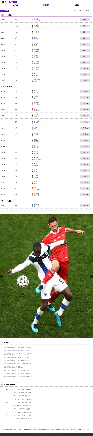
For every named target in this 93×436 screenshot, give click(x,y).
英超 (16, 20)
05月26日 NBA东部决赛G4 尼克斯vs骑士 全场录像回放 (23, 409)
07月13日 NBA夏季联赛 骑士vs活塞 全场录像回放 (22, 402)
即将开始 (85, 68)
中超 (16, 26)
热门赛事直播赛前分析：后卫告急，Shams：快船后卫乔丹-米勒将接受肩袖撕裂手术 (28, 367)
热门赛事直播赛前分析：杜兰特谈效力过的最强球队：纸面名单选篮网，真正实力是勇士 (29, 347)
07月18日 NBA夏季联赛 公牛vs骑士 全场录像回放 (22, 392)
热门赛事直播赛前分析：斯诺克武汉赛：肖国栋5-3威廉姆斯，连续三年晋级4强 (26, 350)
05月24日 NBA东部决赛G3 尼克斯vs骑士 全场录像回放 (23, 412)
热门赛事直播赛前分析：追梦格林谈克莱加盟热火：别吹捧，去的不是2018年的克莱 (27, 373)
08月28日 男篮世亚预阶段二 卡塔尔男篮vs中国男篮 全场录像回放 (26, 415)
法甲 (16, 80)
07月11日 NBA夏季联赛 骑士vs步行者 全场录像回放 (22, 405)
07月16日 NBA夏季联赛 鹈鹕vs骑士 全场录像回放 (22, 396)
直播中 (84, 20)
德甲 (16, 38)
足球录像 (77, 5)
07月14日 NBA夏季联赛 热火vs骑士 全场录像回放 (22, 399)
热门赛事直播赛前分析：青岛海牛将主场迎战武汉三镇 (19, 360)
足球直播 (15, 5)
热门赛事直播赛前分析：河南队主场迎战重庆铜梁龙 (18, 363)
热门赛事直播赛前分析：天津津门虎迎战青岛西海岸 (18, 376)
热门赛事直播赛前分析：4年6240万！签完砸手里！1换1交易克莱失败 (23, 357)
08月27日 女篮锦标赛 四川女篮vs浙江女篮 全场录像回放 (24, 418)
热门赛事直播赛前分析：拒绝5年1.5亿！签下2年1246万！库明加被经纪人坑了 (26, 354)
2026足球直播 (10, 2)
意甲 (16, 97)
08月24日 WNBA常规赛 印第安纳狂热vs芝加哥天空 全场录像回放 (26, 389)
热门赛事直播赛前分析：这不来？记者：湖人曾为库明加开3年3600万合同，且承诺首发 (28, 370)
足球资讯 (46, 5)
